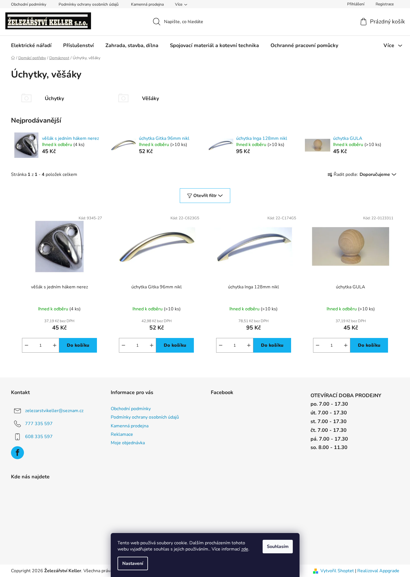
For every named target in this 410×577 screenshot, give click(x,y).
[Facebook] (17, 452)
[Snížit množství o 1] (26, 345)
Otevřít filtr (205, 196)
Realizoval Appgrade (378, 571)
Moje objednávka (128, 443)
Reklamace (122, 434)
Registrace (385, 4)
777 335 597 (39, 424)
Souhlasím (278, 546)
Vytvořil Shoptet (337, 571)
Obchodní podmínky (28, 4)
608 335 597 (39, 437)
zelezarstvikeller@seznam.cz (54, 411)
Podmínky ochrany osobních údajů (89, 4)
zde (244, 549)
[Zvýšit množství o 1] (54, 345)
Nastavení (132, 563)
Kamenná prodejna (147, 4)
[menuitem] (31, 45)
